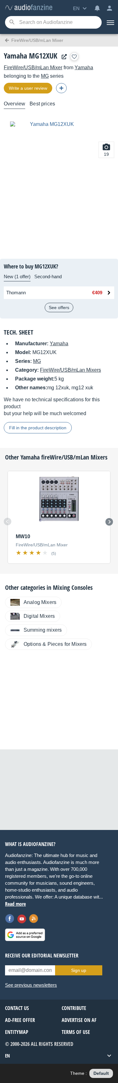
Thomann (16, 292)
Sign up (78, 970)
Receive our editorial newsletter (41, 955)
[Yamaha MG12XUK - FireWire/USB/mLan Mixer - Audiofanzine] (28, 7)
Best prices (42, 103)
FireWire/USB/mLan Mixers (70, 370)
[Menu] (110, 22)
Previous (7, 521)
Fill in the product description (37, 427)
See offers (59, 307)
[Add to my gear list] (74, 56)
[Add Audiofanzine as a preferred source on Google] (25, 934)
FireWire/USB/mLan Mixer (33, 67)
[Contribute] (61, 88)
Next (109, 522)
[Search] (12, 22)
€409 (97, 292)
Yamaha (84, 67)
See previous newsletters (31, 985)
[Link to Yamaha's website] (63, 56)
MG (45, 76)
